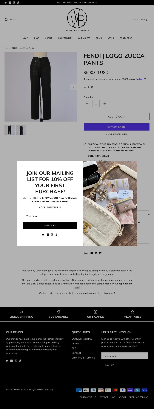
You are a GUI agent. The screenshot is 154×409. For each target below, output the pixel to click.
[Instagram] (52, 235)
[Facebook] (48, 235)
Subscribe (50, 225)
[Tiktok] (56, 235)
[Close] (133, 165)
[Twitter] (43, 235)
